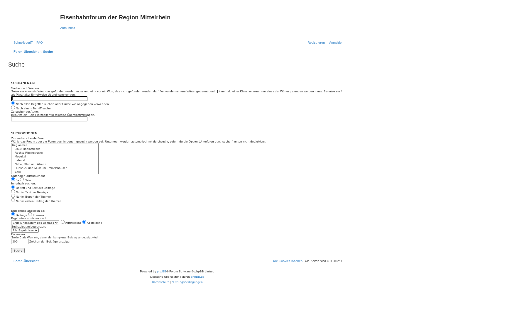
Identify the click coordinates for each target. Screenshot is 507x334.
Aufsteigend (73, 222)
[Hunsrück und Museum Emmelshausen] (54, 168)
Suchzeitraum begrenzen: (28, 226)
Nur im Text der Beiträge (31, 192)
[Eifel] (54, 172)
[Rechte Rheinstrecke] (54, 153)
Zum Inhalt (67, 28)
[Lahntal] (54, 160)
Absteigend (94, 222)
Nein (27, 180)
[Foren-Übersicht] (35, 19)
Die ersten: (18, 234)
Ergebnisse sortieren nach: (29, 218)
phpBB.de (198, 276)
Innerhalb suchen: (23, 183)
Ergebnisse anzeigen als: (28, 210)
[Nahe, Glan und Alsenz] (54, 164)
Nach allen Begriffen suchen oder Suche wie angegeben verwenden (62, 104)
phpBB (161, 271)
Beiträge (21, 215)
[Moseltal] (54, 157)
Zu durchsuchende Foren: (28, 138)
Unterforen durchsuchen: (28, 175)
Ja (17, 180)
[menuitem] (38, 42)
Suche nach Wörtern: (25, 88)
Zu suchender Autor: (25, 111)
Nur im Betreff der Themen (33, 196)
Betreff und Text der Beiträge (35, 187)
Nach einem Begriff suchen (34, 108)
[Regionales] (54, 145)
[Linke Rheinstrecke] (54, 149)
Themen (38, 215)
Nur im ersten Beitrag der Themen (38, 201)
